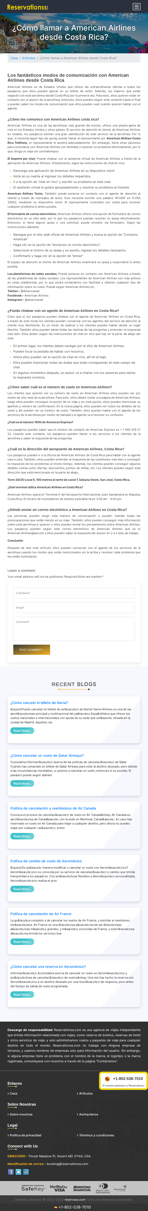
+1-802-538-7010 (74, 1207)
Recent (63, 684)
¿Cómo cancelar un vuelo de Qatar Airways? (47, 755)
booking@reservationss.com (67, 1164)
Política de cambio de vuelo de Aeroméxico (46, 861)
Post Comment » (31, 649)
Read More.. (22, 731)
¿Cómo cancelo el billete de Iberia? (39, 703)
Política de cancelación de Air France (40, 914)
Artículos (28, 58)
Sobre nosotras (21, 1114)
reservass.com (75, 1199)
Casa (14, 58)
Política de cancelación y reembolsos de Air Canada (53, 808)
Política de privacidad (25, 1135)
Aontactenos (88, 1114)
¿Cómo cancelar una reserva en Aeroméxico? (48, 967)
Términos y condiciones (96, 1135)
